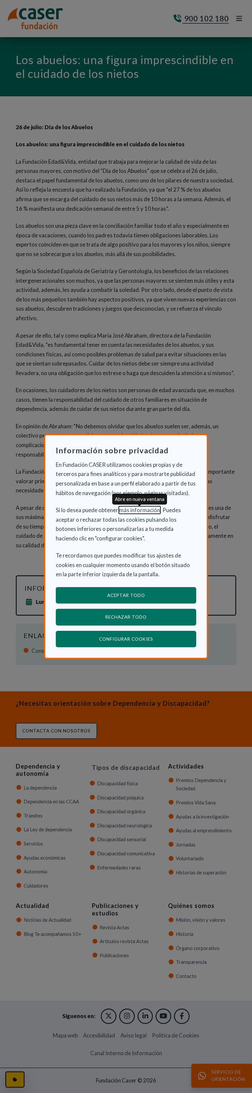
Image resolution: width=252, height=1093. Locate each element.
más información (139, 510)
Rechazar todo (126, 617)
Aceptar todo (126, 595)
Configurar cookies (147, 639)
